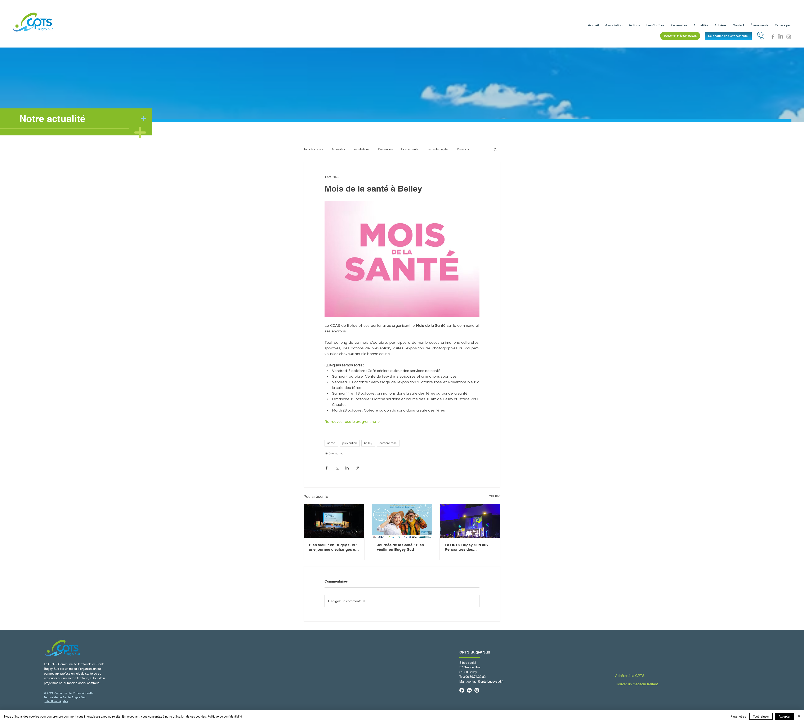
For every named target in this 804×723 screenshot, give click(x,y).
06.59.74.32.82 (475, 676)
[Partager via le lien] (357, 468)
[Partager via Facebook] (327, 468)
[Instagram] (789, 37)
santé (331, 443)
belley (368, 443)
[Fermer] (798, 716)
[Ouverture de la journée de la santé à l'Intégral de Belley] (334, 521)
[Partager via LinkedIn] (347, 468)
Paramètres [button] (738, 716)
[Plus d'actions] (476, 177)
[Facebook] (773, 37)
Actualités (338, 149)
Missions (463, 149)
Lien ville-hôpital (437, 149)
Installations (361, 149)
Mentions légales (56, 701)
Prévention (385, 149)
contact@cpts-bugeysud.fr (485, 681)
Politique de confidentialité (224, 716)
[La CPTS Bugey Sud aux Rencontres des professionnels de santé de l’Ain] (470, 521)
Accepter (784, 716)
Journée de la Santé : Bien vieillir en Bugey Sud (400, 547)
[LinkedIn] (781, 37)
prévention (349, 443)
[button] (680, 36)
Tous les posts (313, 149)
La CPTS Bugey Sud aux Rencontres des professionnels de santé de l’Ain (469, 547)
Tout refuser (761, 716)
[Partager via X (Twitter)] (337, 468)
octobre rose (388, 443)
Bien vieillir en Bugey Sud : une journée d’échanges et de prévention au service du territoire (334, 547)
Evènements (409, 149)
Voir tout (494, 495)
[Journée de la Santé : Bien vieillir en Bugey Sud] (402, 521)
